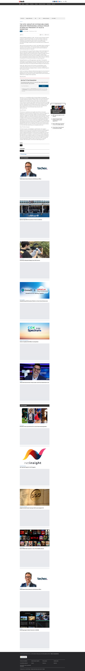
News (23, 4)
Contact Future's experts (35, 660)
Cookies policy (56, 660)
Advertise (55, 663)
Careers (32, 663)
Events (36, 4)
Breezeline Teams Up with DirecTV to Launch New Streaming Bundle (57, 111)
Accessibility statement (24, 663)
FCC (39, 18)
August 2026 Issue (29, 18)
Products (31, 4)
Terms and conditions (23, 660)
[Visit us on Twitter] (54, 1)
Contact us (44, 663)
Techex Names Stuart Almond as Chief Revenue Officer (58, 128)
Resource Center (42, 4)
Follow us (42, 34)
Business (21, 21)
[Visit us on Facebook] (53, 1)
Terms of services (33, 88)
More (53, 4)
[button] (64, 1)
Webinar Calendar (46, 18)
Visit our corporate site (55, 653)
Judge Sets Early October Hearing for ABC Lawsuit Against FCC (57, 119)
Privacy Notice (25, 89)
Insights (27, 4)
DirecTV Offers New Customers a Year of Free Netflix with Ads (58, 124)
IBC (35, 18)
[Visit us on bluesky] (59, 1)
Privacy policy (44, 660)
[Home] (20, 4)
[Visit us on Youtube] (57, 1)
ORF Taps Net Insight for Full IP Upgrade (58, 116)
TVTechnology (26, 31)
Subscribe (49, 4)
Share (22, 34)
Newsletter (47, 34)
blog (21, 145)
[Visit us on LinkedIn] (56, 1)
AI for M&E (53, 18)
